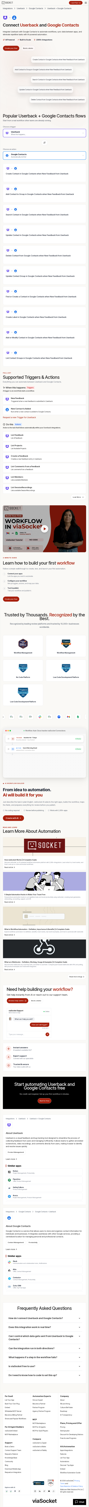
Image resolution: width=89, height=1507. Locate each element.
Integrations (8, 8)
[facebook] (40, 1491)
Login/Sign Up (76, 3)
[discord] (54, 1491)
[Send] (81, 773)
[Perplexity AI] (15, 1491)
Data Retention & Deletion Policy (71, 1486)
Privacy (77, 1481)
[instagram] (35, 1491)
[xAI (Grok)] (19, 1491)
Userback (21, 8)
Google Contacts (36, 8)
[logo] (9, 3)
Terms (62, 1483)
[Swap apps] (44, 142)
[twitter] (44, 1491)
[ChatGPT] (7, 1491)
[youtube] (49, 1491)
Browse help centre (16, 1001)
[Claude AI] (11, 1491)
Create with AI (12, 818)
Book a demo (36, 1001)
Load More (77, 497)
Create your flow (11, 48)
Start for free (44, 1101)
